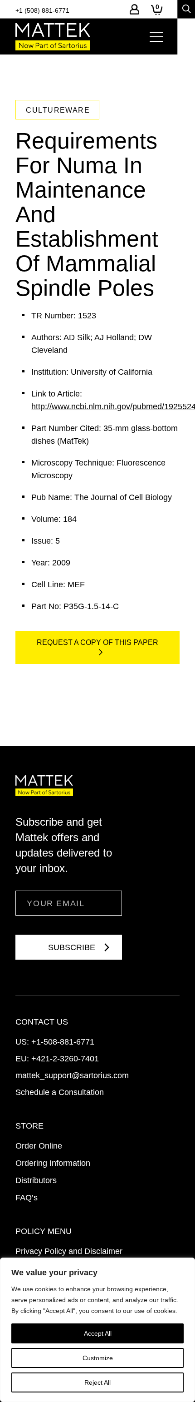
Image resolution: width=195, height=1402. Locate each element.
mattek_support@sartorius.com (72, 1075)
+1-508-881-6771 (62, 1041)
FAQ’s (26, 1197)
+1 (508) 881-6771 (42, 10)
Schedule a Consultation (59, 1092)
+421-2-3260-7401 (65, 1058)
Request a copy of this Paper (97, 642)
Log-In (134, 9)
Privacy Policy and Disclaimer (68, 1251)
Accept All (98, 1333)
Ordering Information (52, 1163)
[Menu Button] (156, 37)
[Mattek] (52, 36)
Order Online (38, 1145)
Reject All (97, 1382)
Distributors (36, 1180)
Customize (98, 1358)
